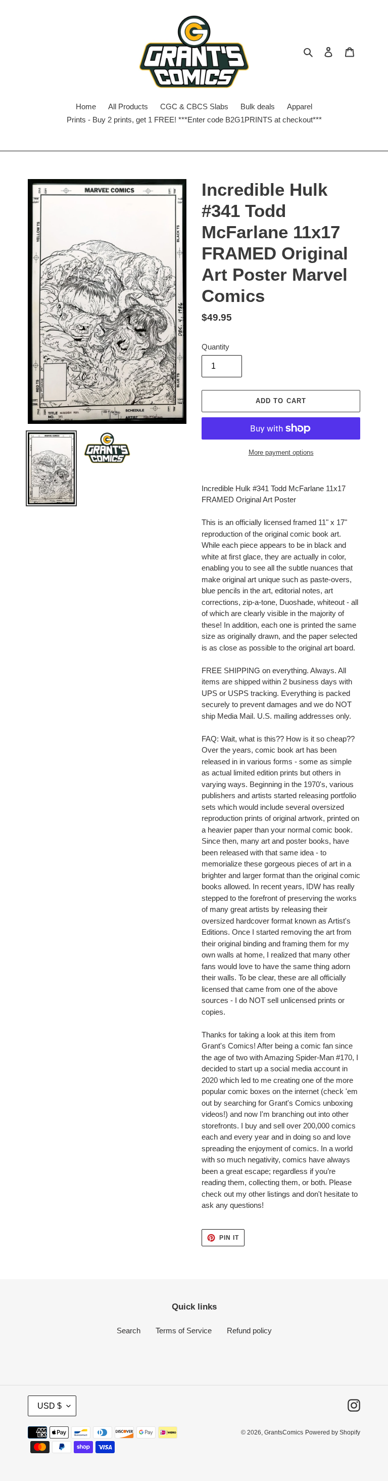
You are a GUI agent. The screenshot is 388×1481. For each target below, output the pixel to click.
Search (128, 1330)
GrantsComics (283, 1432)
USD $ (49, 1406)
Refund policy (249, 1330)
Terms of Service (184, 1330)
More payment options (281, 452)
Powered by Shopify (332, 1432)
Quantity (215, 346)
